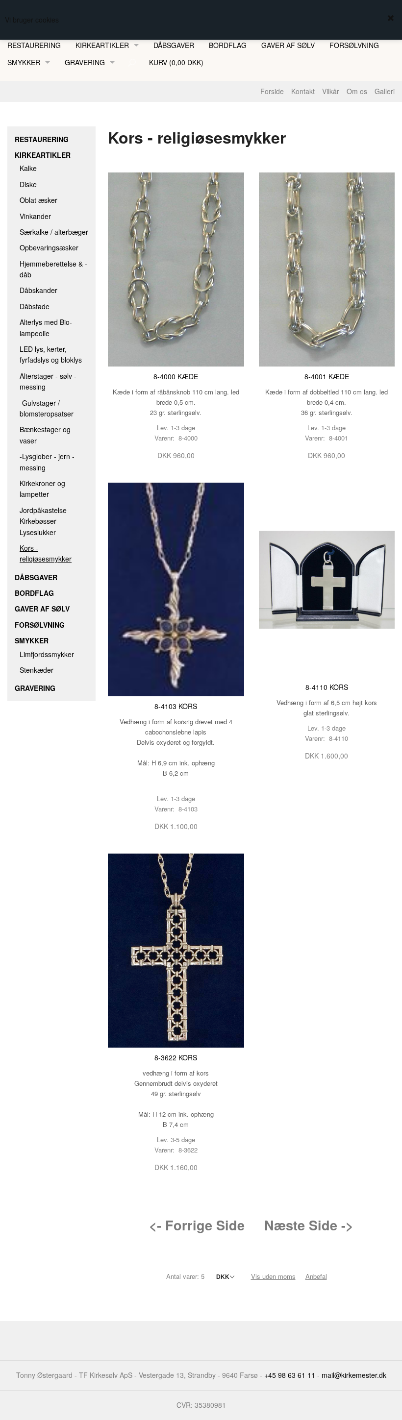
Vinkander (35, 216)
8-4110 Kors (326, 687)
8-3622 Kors (175, 1057)
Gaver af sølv (288, 45)
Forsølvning (354, 45)
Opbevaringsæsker (49, 247)
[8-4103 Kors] (176, 588)
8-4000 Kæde (175, 376)
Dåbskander (38, 290)
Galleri (385, 91)
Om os (357, 91)
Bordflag (228, 45)
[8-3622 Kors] (176, 950)
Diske (28, 184)
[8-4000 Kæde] (176, 268)
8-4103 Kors (175, 706)
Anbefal (316, 1276)
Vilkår (330, 91)
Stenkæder (36, 670)
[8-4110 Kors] (327, 579)
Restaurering (34, 45)
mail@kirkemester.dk (354, 1375)
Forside (272, 91)
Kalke (28, 168)
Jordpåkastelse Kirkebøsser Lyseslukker (43, 521)
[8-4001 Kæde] (327, 268)
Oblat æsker (38, 200)
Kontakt (303, 91)
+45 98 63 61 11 (289, 1375)
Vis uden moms (273, 1276)
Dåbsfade (35, 306)
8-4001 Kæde (326, 376)
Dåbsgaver (173, 45)
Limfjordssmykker (47, 654)
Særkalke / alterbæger (54, 232)
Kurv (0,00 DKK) (176, 62)
